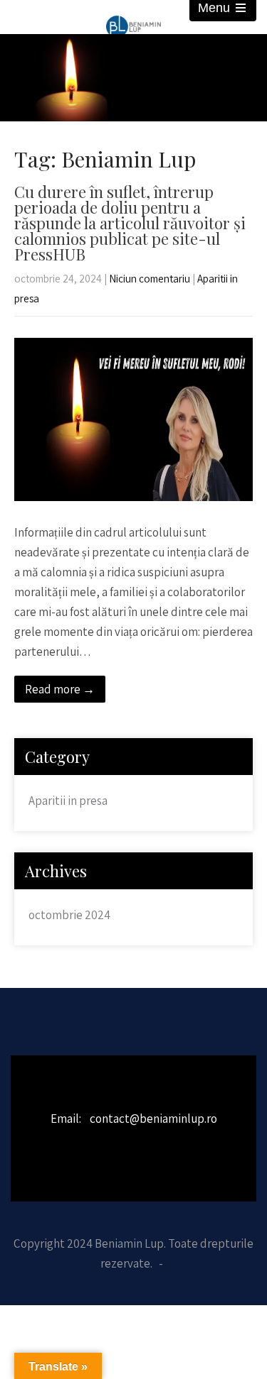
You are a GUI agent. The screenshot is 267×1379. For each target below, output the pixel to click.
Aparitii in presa (68, 800)
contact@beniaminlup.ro (153, 1118)
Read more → (60, 689)
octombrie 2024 (69, 915)
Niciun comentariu (149, 278)
